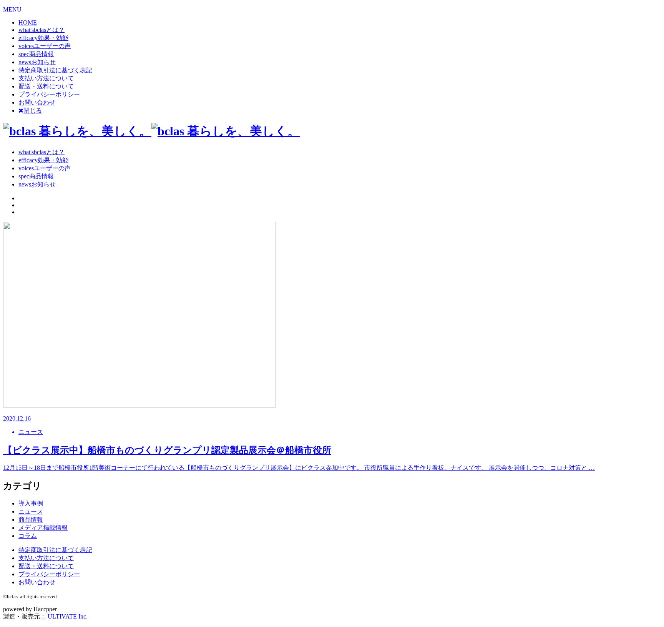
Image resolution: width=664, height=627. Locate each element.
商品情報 (36, 54)
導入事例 (30, 503)
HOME (27, 22)
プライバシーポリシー (49, 94)
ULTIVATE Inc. (68, 616)
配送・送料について (46, 86)
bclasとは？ (41, 30)
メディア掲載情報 (43, 527)
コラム (27, 535)
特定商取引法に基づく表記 (55, 70)
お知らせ (37, 62)
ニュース (30, 511)
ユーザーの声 (44, 46)
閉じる (32, 110)
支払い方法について (46, 78)
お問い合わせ (36, 102)
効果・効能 (43, 38)
